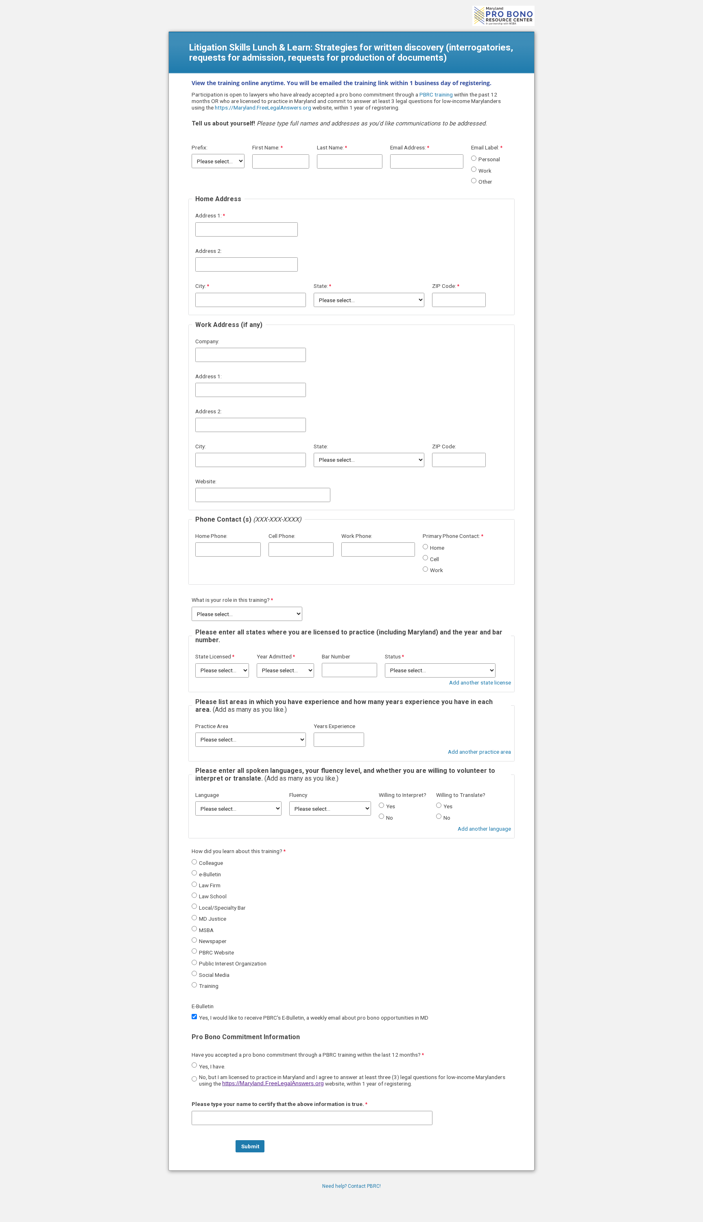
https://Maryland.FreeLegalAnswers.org (263, 107)
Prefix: (199, 147)
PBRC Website (216, 952)
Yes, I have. (212, 1066)
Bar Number (336, 656)
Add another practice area (479, 751)
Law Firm (210, 885)
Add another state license (480, 682)
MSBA (206, 930)
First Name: (265, 147)
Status (393, 656)
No (389, 817)
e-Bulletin (210, 874)
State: (321, 286)
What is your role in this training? (231, 600)
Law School (213, 896)
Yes (390, 806)
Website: (205, 481)
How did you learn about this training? (237, 851)
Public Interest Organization (232, 963)
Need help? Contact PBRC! (351, 1186)
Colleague (211, 863)
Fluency (298, 795)
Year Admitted (274, 656)
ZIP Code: (444, 286)
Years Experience (334, 726)
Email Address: (408, 147)
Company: (207, 341)
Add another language (484, 828)
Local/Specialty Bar (222, 907)
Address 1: (208, 215)
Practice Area (211, 726)
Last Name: (330, 147)
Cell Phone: (282, 536)
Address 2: (208, 251)
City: (200, 286)
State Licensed (213, 656)
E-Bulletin (203, 1006)
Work (484, 170)
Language (207, 795)
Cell (434, 559)
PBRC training (436, 94)
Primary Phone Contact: (451, 536)
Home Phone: (211, 536)
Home (437, 547)
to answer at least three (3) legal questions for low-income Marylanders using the (352, 1080)
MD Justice (212, 918)
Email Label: (485, 147)
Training (208, 986)
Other (485, 181)
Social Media (214, 975)
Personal (489, 159)
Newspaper (213, 941)
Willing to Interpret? (402, 795)
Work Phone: (356, 536)
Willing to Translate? (460, 795)
